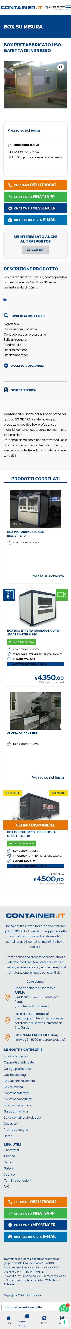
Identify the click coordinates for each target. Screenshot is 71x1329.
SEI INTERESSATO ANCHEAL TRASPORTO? (35, 239)
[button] (60, 67)
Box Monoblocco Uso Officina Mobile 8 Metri (31, 834)
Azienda (9, 1156)
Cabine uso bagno (16, 1075)
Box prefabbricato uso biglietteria (25, 533)
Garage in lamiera (16, 1111)
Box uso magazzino (17, 1105)
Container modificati (18, 1099)
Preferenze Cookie (54, 1276)
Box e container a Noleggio (22, 1117)
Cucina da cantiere (22, 733)
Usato (8, 1136)
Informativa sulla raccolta (23, 1307)
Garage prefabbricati (18, 1069)
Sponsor (10, 1174)
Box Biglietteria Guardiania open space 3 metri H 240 (33, 632)
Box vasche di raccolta (19, 1081)
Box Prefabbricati (16, 1056)
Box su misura (13, 1087)
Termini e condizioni (17, 1180)
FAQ (6, 1186)
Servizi (8, 1162)
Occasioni (11, 1123)
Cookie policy (31, 1276)
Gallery (8, 1168)
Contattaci (11, 1150)
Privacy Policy (12, 1276)
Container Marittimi (17, 1093)
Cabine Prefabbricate (19, 1062)
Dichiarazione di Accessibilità (24, 1280)
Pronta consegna (16, 1130)
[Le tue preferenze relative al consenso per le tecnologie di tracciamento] (64, 1322)
